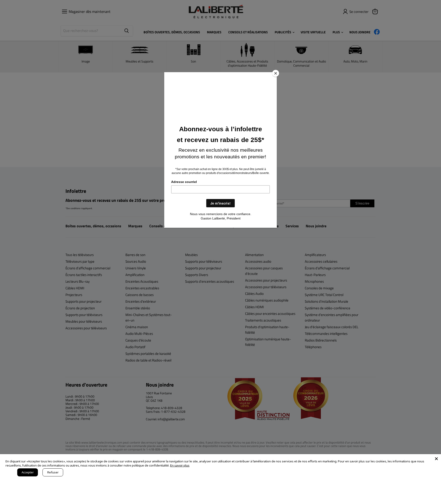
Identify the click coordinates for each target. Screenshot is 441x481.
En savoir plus (179, 465)
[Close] (275, 73)
